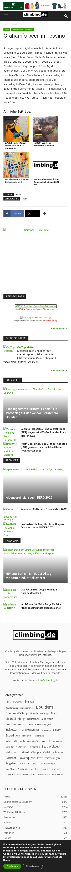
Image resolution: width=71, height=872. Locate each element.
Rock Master (24, 763)
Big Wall (30, 701)
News (14, 24)
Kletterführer (21, 747)
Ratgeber (11, 763)
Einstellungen (19, 850)
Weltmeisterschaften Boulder (20, 774)
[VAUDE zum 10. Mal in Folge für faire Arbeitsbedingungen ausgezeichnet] (10, 608)
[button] (5, 16)
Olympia (36, 752)
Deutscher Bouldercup (40, 718)
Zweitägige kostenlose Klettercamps (38, 309)
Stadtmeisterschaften (28, 769)
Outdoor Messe (53, 752)
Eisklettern (12, 729)
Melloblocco (12, 752)
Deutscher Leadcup (15, 724)
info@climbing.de (48, 680)
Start (5, 24)
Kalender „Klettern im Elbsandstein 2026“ (44, 509)
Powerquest (26, 758)
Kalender (9, 746)
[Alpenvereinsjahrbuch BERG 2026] (35, 485)
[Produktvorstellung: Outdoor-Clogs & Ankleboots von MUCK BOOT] (10, 531)
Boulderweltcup (39, 713)
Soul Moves (11, 769)
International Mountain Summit (26, 741)
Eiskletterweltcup (30, 729)
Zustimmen (12, 866)
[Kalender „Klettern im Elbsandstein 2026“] (10, 517)
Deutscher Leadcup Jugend (40, 724)
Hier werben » (59, 328)
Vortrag (56, 768)
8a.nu (18, 194)
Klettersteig (35, 746)
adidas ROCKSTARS (14, 701)
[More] (44, 213)
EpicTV (57, 729)
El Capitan (46, 730)
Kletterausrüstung (49, 320)
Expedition (13, 735)
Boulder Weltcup (17, 713)
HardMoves (39, 735)
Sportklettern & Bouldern (22, 29)
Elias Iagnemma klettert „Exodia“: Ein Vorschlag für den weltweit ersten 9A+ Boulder (33, 413)
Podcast (11, 758)
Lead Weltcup (51, 746)
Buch (54, 713)
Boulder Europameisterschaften (20, 707)
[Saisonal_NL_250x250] (35, 260)
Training (45, 768)
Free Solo (27, 735)
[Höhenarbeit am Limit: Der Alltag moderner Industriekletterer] (35, 565)
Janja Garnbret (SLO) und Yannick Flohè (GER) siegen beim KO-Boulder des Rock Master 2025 (43, 432)
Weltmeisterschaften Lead (50, 774)
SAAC (35, 763)
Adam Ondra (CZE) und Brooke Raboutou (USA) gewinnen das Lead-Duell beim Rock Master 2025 (44, 447)
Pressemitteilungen (48, 758)
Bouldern (44, 707)
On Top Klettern (26, 347)
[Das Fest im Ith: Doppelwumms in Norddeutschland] (10, 599)
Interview (55, 741)
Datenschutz (54, 856)
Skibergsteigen (47, 763)
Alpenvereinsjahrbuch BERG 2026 (29, 497)
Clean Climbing (15, 719)
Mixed (25, 752)
